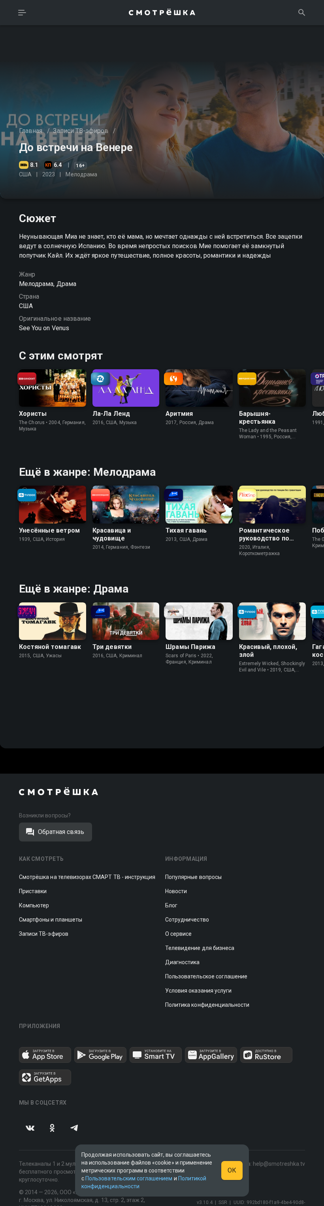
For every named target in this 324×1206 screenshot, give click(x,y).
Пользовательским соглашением (128, 1178)
